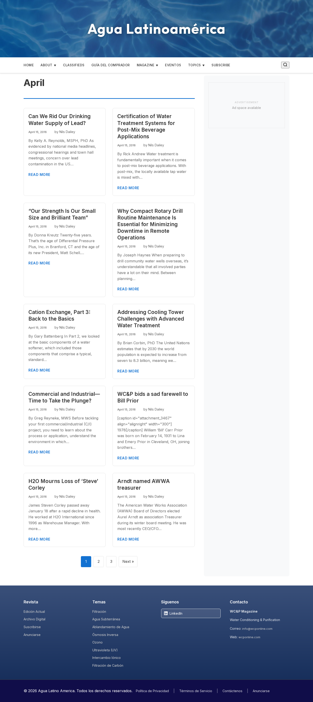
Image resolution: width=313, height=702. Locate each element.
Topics (194, 65)
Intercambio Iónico (106, 658)
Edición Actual (34, 611)
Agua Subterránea (106, 619)
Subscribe (220, 65)
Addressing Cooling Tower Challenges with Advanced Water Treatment (150, 318)
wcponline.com (249, 637)
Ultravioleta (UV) (105, 650)
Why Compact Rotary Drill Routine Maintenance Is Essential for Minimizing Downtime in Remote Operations (150, 224)
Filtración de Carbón (107, 665)
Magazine (145, 65)
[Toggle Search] (285, 65)
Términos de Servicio (195, 691)
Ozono (97, 642)
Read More (39, 174)
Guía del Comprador (110, 65)
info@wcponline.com (257, 628)
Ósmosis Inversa (105, 635)
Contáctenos (232, 691)
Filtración (99, 611)
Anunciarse (32, 635)
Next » (128, 561)
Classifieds (74, 65)
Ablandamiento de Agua (110, 627)
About (46, 65)
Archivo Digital (34, 619)
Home (29, 65)
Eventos (173, 65)
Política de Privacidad (152, 691)
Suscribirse (32, 627)
